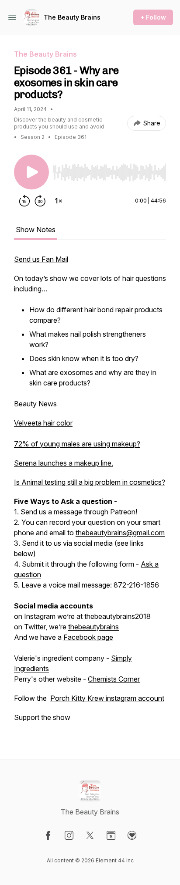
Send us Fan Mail (41, 259)
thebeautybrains (93, 626)
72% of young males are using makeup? (77, 443)
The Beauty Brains (72, 17)
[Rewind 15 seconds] (24, 201)
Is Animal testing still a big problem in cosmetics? (89, 482)
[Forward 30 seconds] (40, 201)
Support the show (42, 717)
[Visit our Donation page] (132, 835)
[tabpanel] (90, 492)
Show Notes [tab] (35, 229)
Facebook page (88, 637)
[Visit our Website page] (111, 835)
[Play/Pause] (31, 172)
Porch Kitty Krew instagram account (107, 698)
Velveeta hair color (43, 423)
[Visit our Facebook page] (48, 835)
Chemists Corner (114, 679)
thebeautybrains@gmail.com (120, 532)
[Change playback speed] (58, 201)
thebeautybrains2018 (117, 616)
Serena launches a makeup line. (63, 463)
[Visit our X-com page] (90, 835)
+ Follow (153, 17)
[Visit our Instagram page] (69, 835)
